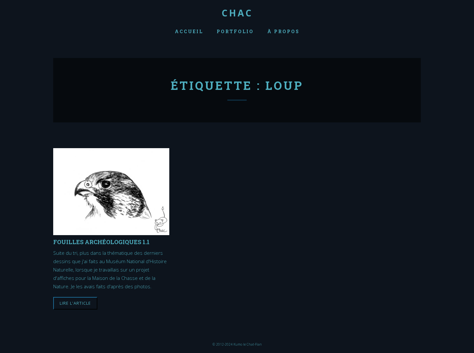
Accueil (189, 31)
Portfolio (235, 31)
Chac (237, 13)
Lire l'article (75, 303)
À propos (283, 31)
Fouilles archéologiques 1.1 (101, 241)
